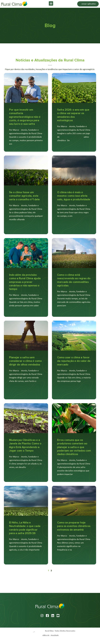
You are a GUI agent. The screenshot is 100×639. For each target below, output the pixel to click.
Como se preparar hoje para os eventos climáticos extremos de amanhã (73, 526)
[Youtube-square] (58, 615)
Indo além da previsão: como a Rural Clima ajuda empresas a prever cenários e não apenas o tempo (25, 282)
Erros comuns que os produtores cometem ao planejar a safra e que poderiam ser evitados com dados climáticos (74, 447)
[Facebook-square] (47, 615)
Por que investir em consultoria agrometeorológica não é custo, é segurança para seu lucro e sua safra (24, 117)
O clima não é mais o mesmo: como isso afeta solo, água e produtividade (73, 196)
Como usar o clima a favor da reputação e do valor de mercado (73, 361)
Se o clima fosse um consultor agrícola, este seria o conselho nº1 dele (24, 196)
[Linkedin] (52, 615)
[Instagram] (42, 615)
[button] (51, 3)
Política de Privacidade (50, 635)
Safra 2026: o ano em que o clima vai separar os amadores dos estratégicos (73, 115)
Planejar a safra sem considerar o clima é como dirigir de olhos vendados (25, 361)
